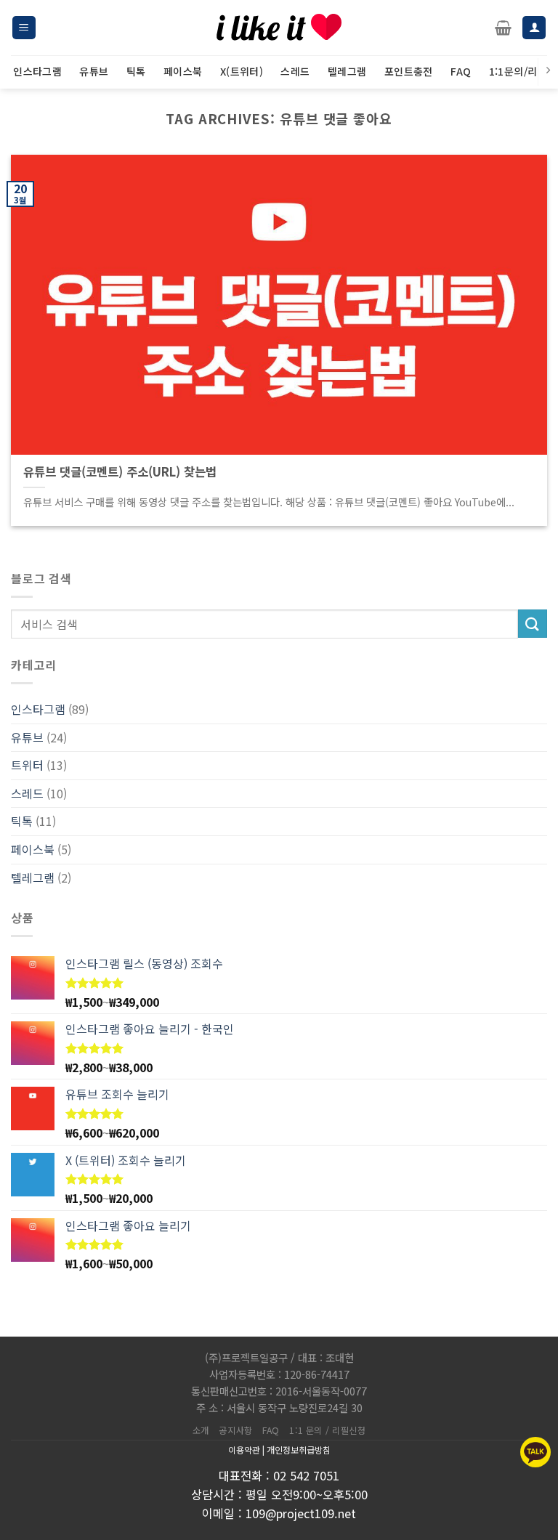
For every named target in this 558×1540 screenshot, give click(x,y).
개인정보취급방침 (299, 1449)
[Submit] (532, 623)
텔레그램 (32, 877)
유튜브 (27, 737)
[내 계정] (534, 28)
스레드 (27, 793)
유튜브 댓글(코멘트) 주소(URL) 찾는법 (120, 472)
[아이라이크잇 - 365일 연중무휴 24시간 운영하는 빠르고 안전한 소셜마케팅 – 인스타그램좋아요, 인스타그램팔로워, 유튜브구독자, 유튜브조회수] (279, 27)
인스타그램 (38, 709)
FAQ (271, 1430)
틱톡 (22, 821)
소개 (201, 1430)
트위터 (27, 765)
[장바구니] (503, 28)
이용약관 (244, 1449)
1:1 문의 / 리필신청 (327, 1430)
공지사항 (235, 1430)
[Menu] (24, 28)
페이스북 (32, 849)
